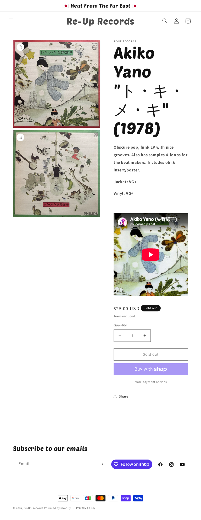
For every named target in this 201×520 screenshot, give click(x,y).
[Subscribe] (101, 464)
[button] (11, 21)
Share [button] (124, 396)
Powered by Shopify (57, 508)
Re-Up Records (33, 508)
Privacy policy (86, 508)
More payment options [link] (151, 382)
